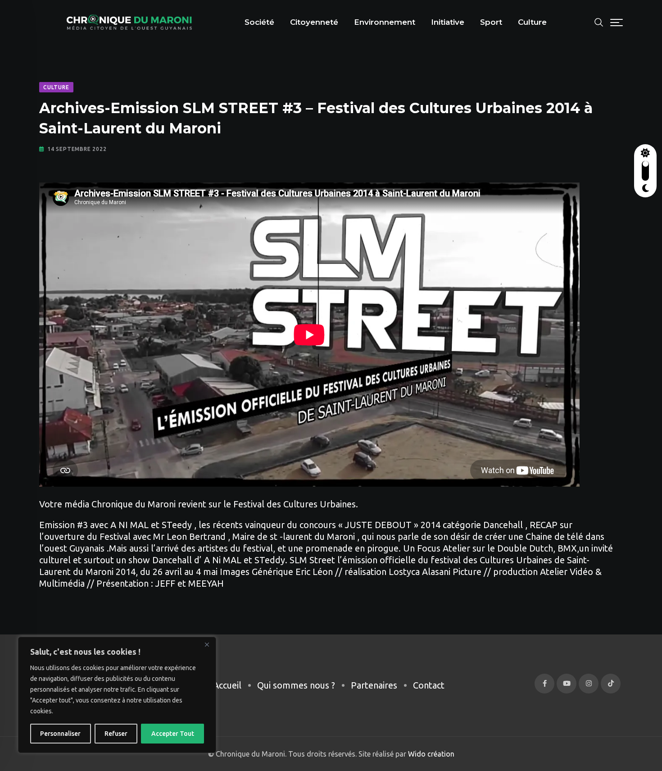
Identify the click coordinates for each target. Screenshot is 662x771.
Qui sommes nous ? (296, 685)
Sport (491, 22)
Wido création (430, 754)
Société (259, 22)
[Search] (598, 21)
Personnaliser (60, 733)
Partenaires (374, 685)
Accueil (227, 685)
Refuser (115, 733)
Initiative (447, 22)
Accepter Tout (172, 733)
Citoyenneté (314, 22)
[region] (117, 695)
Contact (428, 685)
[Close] (206, 644)
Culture (532, 22)
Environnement (384, 22)
